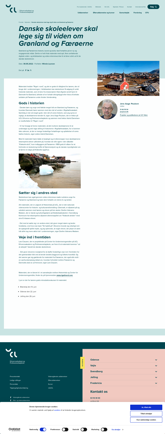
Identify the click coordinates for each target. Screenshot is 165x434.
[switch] (65, 429)
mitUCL (50, 388)
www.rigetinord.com (65, 275)
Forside (21, 22)
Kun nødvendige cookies (146, 420)
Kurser (50, 384)
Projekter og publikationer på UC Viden (134, 115)
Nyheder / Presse (118, 7)
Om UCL (106, 7)
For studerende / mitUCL (84, 7)
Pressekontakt (15, 376)
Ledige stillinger (15, 380)
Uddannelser (83, 12)
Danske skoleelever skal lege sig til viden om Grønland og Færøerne (52, 22)
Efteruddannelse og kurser (103, 12)
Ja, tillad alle (146, 407)
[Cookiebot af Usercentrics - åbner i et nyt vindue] (14, 429)
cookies (57, 410)
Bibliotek (98, 7)
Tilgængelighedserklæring (19, 388)
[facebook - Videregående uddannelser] (11, 398)
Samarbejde (124, 12)
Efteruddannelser (54, 380)
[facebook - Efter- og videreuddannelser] (11, 401)
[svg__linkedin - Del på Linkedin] (28, 70)
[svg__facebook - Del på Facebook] (26, 70)
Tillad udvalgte (146, 414)
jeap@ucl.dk (124, 111)
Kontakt (129, 7)
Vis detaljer (116, 430)
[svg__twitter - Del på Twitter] (31, 70)
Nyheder (27, 22)
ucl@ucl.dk (94, 401)
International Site (140, 7)
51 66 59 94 (124, 109)
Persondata (14, 384)
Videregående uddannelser (57, 376)
